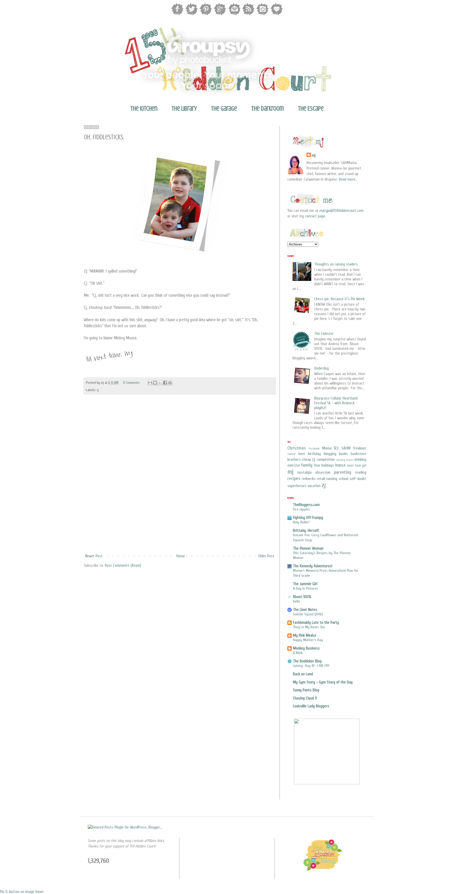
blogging (330, 454)
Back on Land (303, 674)
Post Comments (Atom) (123, 565)
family (306, 465)
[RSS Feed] (248, 14)
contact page (315, 216)
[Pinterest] (205, 14)
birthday (314, 454)
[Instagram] (262, 14)
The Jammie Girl (305, 584)
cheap (306, 459)
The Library (184, 108)
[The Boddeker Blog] (322, 870)
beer (301, 454)
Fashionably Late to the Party (316, 622)
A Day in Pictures (305, 588)
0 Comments (131, 383)
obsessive (323, 472)
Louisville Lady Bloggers (311, 706)
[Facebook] (177, 14)
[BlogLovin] (276, 14)
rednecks (309, 479)
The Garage (224, 108)
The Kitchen (143, 108)
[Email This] (150, 382)
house (340, 465)
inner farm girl (356, 465)
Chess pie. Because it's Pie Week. (339, 299)
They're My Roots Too (309, 627)
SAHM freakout (354, 448)
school (343, 479)
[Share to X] (160, 382)
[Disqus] (180, 482)
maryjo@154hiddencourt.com (341, 210)
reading (360, 472)
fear (317, 465)
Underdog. (321, 368)
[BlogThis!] (155, 382)
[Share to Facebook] (165, 382)
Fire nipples (301, 509)
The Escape (311, 108)
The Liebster (324, 333)
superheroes (297, 486)
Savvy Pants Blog (306, 690)
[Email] (234, 14)
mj (103, 383)
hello (296, 601)
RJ (336, 448)
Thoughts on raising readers (336, 264)
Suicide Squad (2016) (308, 614)
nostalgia (304, 472)
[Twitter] (191, 14)
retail (321, 479)
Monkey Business (306, 648)
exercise (293, 465)
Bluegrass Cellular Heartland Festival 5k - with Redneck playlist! (336, 403)
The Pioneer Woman (308, 548)
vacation (314, 486)
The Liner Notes (305, 609)
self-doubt (358, 479)
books (343, 454)
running (331, 479)
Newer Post (94, 556)
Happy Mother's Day (308, 640)
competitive (326, 459)
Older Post (266, 556)
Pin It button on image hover (22, 892)
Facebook (314, 448)
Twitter (291, 454)
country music (345, 460)
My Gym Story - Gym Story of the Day (323, 682)
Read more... (348, 179)
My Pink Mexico (304, 635)
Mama (327, 448)
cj (98, 390)
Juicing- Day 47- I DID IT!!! (311, 665)
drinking (360, 459)
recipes (293, 478)
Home (180, 556)
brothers (294, 459)
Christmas (296, 448)
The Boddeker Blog (307, 661)
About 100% (302, 597)
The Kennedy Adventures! (312, 566)
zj (324, 485)
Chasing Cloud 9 (305, 698)
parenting (342, 472)
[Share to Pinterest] (170, 382)
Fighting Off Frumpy (308, 517)
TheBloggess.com (306, 505)
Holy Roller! (301, 522)
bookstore (358, 454)
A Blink (298, 653)
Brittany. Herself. (306, 530)
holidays (327, 465)
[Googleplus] (219, 14)
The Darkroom (267, 108)
